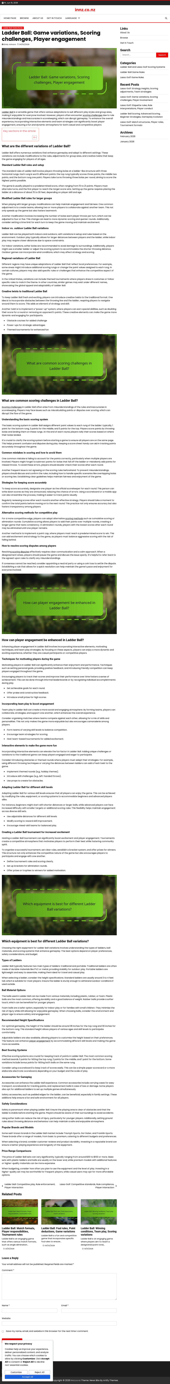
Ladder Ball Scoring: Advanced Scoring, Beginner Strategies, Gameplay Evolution (141, 115)
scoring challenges (92, 115)
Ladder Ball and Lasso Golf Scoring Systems (142, 66)
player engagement (39, 1040)
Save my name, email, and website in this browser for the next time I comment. (47, 1331)
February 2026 (127, 136)
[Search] (166, 18)
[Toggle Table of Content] (33, 137)
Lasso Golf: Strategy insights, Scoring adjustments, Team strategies (139, 90)
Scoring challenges (12, 407)
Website (6, 1318)
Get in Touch (54, 18)
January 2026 (127, 141)
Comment (8, 1270)
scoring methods (74, 518)
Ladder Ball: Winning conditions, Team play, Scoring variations (98, 1231)
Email (65, 1305)
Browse (24, 18)
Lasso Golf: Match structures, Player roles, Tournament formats (142, 123)
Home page (10, 18)
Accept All (27, 1376)
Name (6, 1305)
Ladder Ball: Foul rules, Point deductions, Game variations (58, 1230)
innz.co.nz (85, 9)
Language (71, 18)
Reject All (39, 1372)
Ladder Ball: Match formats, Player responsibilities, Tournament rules (18, 1231)
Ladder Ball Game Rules (13, 28)
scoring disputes (20, 551)
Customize (16, 1372)
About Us (38, 18)
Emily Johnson (10, 44)
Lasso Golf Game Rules (132, 77)
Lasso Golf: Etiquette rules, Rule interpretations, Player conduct (136, 107)
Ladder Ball (7, 112)
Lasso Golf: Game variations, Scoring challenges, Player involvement (139, 98)
